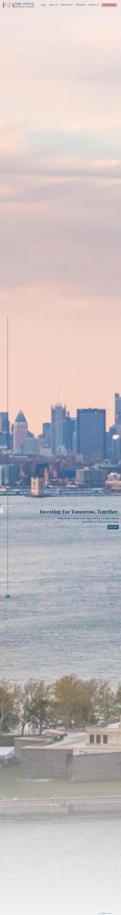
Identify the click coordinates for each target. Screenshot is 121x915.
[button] (43, 5)
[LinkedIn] (8, 596)
